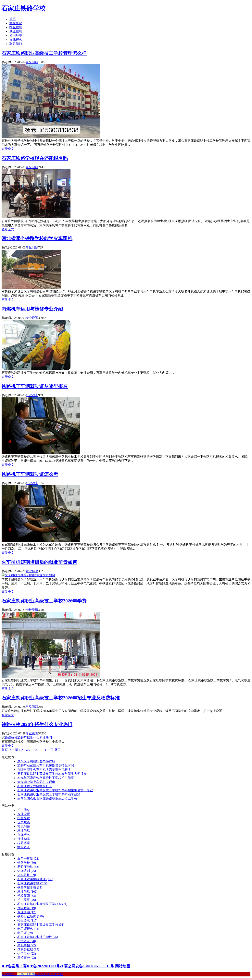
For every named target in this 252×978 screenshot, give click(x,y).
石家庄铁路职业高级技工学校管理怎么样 (44, 53)
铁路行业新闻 (30, 916)
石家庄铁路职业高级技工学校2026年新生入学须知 (52, 773)
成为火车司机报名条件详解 (36, 761)
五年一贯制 (28, 858)
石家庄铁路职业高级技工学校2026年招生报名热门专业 (55, 790)
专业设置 (32, 318)
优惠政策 (23, 822)
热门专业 (26, 953)
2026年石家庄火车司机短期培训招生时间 (45, 765)
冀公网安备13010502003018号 (89, 966)
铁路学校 (26, 862)
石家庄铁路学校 (24, 8)
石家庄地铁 (28, 866)
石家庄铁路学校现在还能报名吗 (35, 158)
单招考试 (26, 941)
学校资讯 (32, 609)
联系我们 (15, 43)
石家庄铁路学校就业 (35, 879)
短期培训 (26, 871)
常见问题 (32, 62)
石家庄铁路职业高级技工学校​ (40, 924)
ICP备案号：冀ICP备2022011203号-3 (32, 966)
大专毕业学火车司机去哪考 (36, 782)
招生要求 (27, 920)
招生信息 (15, 27)
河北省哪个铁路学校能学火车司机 (37, 238)
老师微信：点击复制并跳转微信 (32, 974)
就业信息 (15, 31)
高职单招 (26, 945)
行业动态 (32, 395)
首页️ (5, 750)
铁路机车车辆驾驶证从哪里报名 (35, 386)
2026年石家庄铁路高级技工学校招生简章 (45, 777)
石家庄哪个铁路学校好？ (34, 786)
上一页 (13, 750)
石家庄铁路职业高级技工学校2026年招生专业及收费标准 (61, 697)
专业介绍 (27, 912)
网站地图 (122, 966)
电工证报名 (28, 928)
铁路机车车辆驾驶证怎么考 (30, 474)
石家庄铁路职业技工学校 (37, 937)
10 (41, 750)
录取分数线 (28, 949)
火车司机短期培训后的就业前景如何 (39, 562)
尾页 (57, 750)
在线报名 (15, 39)
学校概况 (15, 23)
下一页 (49, 750)
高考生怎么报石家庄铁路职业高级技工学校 (47, 798)
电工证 (25, 933)
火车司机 (26, 875)
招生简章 (23, 818)
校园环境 (15, 35)
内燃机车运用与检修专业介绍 (32, 308)
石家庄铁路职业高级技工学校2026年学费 (44, 600)
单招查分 (26, 957)
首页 (12, 19)
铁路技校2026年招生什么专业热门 (37, 724)
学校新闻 (27, 895)
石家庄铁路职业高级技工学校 (42, 904)
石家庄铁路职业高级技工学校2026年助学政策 (48, 794)
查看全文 (8, 149)
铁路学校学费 (29, 887)
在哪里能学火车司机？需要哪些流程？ (44, 769)
